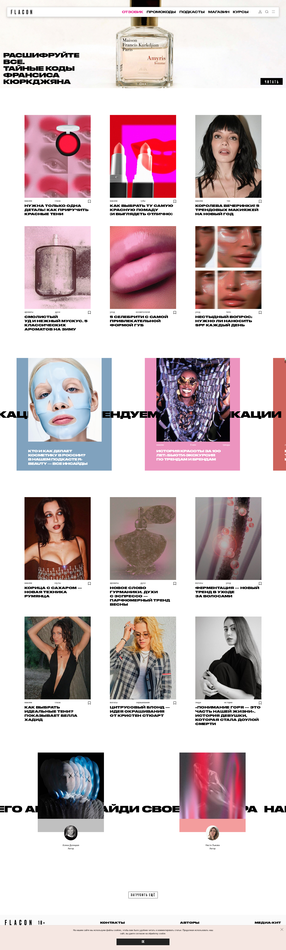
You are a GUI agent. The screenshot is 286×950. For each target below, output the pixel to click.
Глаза (57, 201)
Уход (112, 312)
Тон (228, 201)
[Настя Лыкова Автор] (212, 792)
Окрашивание (143, 702)
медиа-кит (268, 922)
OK (143, 942)
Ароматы (28, 312)
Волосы (199, 583)
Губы (143, 201)
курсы (241, 12)
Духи (57, 312)
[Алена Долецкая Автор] (71, 792)
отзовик (132, 12)
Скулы (57, 583)
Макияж (28, 201)
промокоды (161, 12)
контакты (112, 922)
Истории (228, 702)
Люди (198, 702)
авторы (189, 922)
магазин (218, 12)
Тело (228, 312)
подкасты (192, 12)
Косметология (143, 312)
